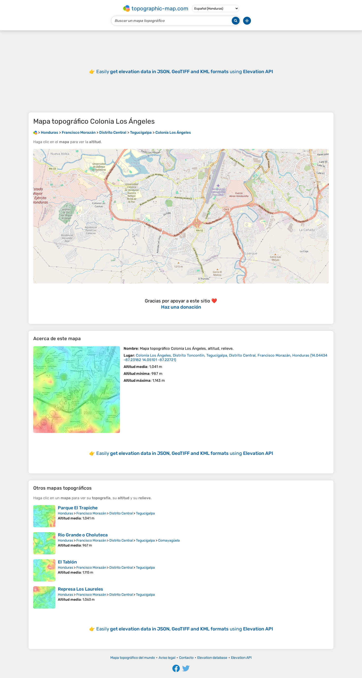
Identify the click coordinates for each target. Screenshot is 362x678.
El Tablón (67, 562)
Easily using (184, 71)
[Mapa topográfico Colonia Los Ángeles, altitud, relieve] (76, 389)
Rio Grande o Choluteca (83, 535)
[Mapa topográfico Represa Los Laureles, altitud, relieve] (44, 597)
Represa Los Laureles (80, 589)
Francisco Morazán (91, 513)
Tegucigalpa (145, 513)
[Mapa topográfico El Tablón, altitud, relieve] (44, 570)
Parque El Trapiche (78, 508)
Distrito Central (121, 513)
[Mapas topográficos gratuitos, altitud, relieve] (35, 132)
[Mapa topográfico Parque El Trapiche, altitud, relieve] (44, 516)
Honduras (65, 513)
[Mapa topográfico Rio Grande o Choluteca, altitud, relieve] (44, 543)
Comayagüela (169, 540)
